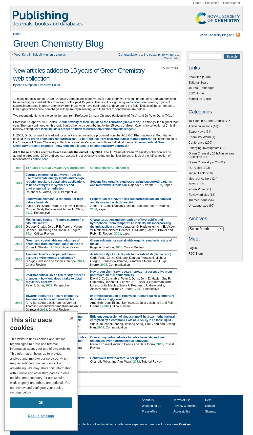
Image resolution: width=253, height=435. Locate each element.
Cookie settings (41, 416)
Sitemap (210, 411)
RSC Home (196, 93)
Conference (196, 142)
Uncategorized (198, 205)
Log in (193, 248)
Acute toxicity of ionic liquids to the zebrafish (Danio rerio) (130, 254)
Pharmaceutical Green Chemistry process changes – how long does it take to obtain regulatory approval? (55, 278)
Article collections (200, 126)
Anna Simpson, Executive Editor (38, 85)
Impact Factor (198, 173)
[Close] (71, 318)
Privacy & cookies (185, 406)
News (192, 184)
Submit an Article (200, 99)
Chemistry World (200, 137)
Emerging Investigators (204, 148)
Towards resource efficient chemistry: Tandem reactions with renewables (52, 297)
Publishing (212, 3)
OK (41, 403)
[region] (41, 371)
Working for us (151, 406)
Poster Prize (197, 189)
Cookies (185, 424)
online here (40, 159)
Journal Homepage (201, 88)
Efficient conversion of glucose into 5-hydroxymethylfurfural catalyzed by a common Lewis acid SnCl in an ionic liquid (132, 318)
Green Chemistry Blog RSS (217, 35)
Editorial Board (199, 82)
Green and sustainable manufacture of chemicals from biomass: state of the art (54, 242)
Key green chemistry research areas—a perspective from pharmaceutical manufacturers (131, 273)
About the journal (200, 77)
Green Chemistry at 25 (204, 162)
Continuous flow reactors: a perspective (118, 358)
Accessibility (181, 411)
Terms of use (181, 400)
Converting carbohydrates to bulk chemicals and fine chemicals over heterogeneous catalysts (127, 339)
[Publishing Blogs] (126, 18)
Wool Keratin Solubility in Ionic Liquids (40, 54)
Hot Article (195, 168)
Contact (210, 406)
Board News (197, 131)
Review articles (199, 194)
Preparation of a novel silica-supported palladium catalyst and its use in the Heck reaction (130, 200)
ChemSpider (231, 3)
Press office (149, 411)
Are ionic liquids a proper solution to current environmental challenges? (85, 129)
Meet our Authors (200, 178)
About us (148, 400)
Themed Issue (198, 200)
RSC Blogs (196, 253)
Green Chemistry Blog (58, 43)
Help (208, 400)
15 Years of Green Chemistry (208, 121)
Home (197, 3)
